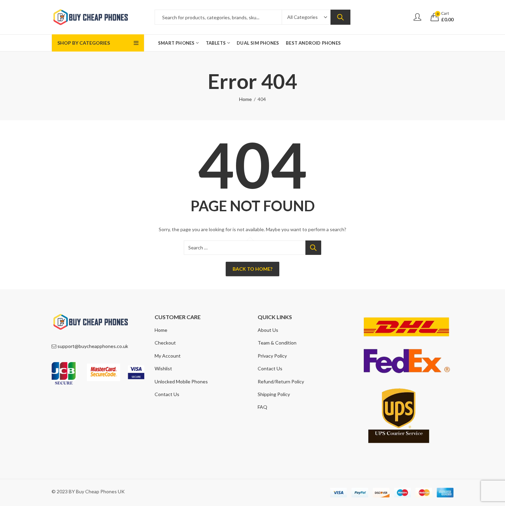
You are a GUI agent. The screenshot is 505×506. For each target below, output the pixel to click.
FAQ (262, 407)
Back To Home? (252, 269)
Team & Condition (277, 343)
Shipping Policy (274, 394)
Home (245, 99)
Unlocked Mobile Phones (181, 381)
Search (340, 17)
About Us (268, 330)
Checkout (165, 343)
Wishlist (163, 368)
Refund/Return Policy (281, 381)
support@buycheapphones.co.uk (92, 346)
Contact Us (167, 394)
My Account (168, 356)
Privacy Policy (272, 356)
